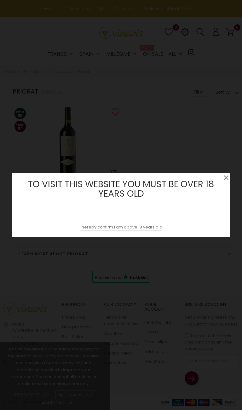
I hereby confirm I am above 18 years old (121, 227)
